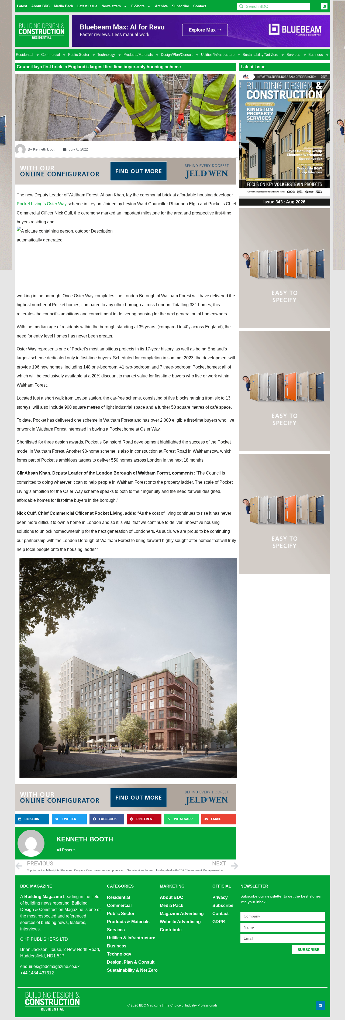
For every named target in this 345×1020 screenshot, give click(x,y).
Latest (22, 6)
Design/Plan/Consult (177, 55)
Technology (106, 55)
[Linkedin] (324, 6)
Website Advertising (180, 921)
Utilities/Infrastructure (217, 55)
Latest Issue (87, 6)
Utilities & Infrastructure (131, 938)
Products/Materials (138, 55)
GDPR (218, 921)
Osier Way (57, 204)
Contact (199, 6)
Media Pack (63, 6)
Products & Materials (128, 921)
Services (293, 55)
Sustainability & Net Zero (132, 970)
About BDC (40, 6)
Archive (161, 6)
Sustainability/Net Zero (260, 55)
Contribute (171, 929)
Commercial (50, 55)
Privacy (220, 897)
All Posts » (66, 850)
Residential (24, 55)
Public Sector (78, 55)
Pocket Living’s (31, 204)
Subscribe (180, 6)
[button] (32, 819)
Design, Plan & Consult (130, 962)
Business (315, 55)
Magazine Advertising (182, 913)
